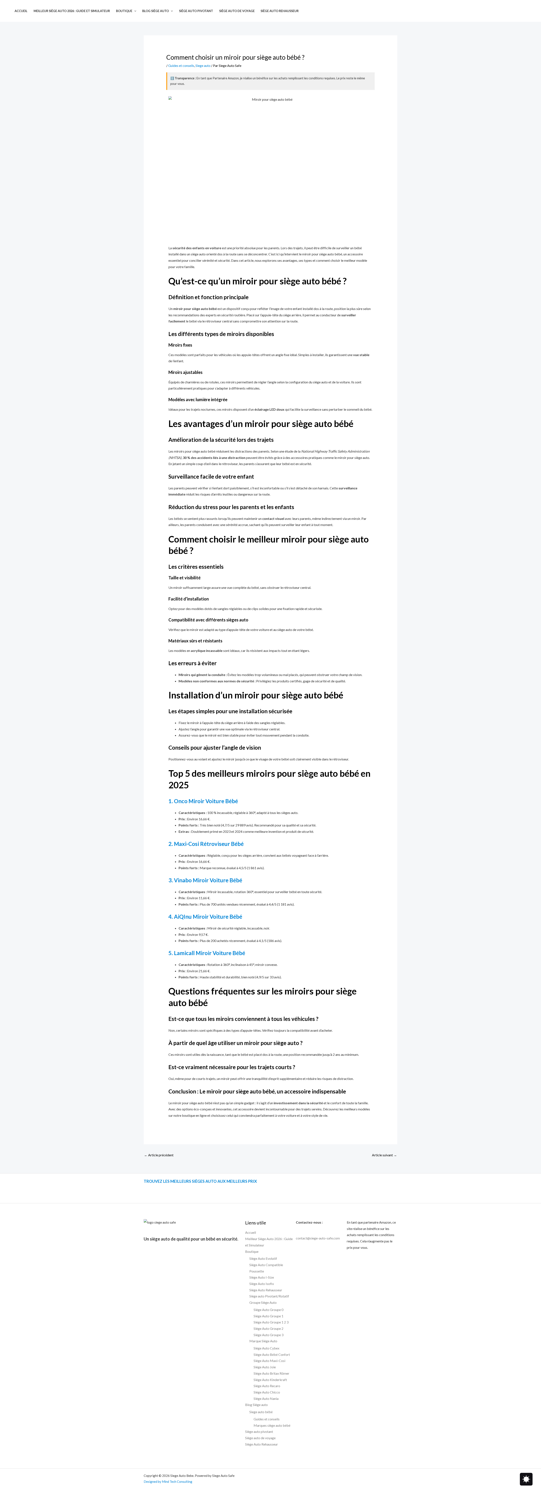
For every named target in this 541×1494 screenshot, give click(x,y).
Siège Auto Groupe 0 (268, 1310)
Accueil (21, 11)
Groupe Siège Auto (263, 1302)
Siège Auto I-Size (261, 1277)
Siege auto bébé (261, 1412)
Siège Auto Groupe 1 (268, 1316)
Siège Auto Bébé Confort (272, 1354)
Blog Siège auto (155, 11)
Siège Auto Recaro (267, 1386)
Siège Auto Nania (266, 1398)
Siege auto (202, 65)
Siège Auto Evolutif (263, 1258)
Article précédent (159, 1155)
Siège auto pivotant (196, 11)
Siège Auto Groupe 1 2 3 (271, 1322)
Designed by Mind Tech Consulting (168, 1481)
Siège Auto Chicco (267, 1392)
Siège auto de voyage (237, 11)
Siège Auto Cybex (266, 1348)
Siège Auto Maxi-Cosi (269, 1361)
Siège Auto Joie (265, 1367)
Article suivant (384, 1155)
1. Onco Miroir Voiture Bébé (203, 801)
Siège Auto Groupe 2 (268, 1328)
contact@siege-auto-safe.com (318, 1238)
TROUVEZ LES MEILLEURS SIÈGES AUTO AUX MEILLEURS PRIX (200, 1181)
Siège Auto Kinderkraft (270, 1380)
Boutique (124, 11)
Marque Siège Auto (263, 1341)
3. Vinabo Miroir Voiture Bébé (205, 880)
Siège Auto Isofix (261, 1284)
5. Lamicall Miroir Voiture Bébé (206, 953)
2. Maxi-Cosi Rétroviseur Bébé (206, 843)
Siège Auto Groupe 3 (268, 1335)
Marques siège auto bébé (272, 1425)
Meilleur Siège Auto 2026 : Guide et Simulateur (72, 11)
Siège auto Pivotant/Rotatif (269, 1296)
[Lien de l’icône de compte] (532, 11)
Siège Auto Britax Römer (271, 1373)
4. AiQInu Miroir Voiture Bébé (205, 916)
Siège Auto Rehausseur (280, 11)
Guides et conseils (181, 65)
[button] (134, 11)
